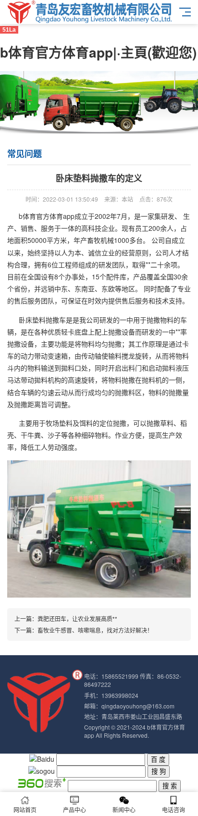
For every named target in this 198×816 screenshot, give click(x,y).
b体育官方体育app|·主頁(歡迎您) (98, 52)
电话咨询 (173, 809)
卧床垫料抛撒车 (42, 319)
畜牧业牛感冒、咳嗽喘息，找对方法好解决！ (95, 630)
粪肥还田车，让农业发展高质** (77, 618)
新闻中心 (124, 809)
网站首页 (25, 809)
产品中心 (74, 809)
